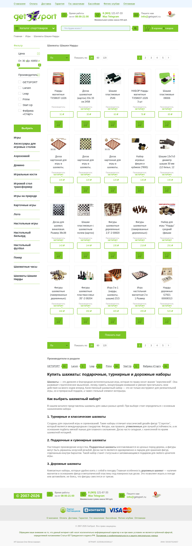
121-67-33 (113, 13)
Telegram (113, 16)
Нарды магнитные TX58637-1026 (58, 94)
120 (104, 57)
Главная (18, 36)
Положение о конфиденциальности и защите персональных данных (127, 535)
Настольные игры (26, 223)
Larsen (27, 87)
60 (98, 57)
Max (105, 16)
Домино (19, 165)
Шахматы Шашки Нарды (46, 36)
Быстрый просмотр (58, 78)
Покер (18, 257)
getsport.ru (150, 16)
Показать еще (112, 335)
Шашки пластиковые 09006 (167, 94)
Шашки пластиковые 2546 (112, 94)
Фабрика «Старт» (28, 112)
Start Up (28, 105)
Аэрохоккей (22, 156)
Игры (28, 36)
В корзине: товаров (162, 28)
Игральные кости (25, 174)
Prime (26, 99)
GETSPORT (30, 82)
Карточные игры (25, 205)
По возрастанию (57, 58)
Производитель (28, 74)
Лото (17, 214)
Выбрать (27, 128)
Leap (26, 93)
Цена (21, 53)
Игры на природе (25, 196)
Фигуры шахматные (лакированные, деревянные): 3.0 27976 (59, 294)
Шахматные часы (25, 266)
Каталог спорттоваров (34, 28)
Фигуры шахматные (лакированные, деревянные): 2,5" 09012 (140, 229)
